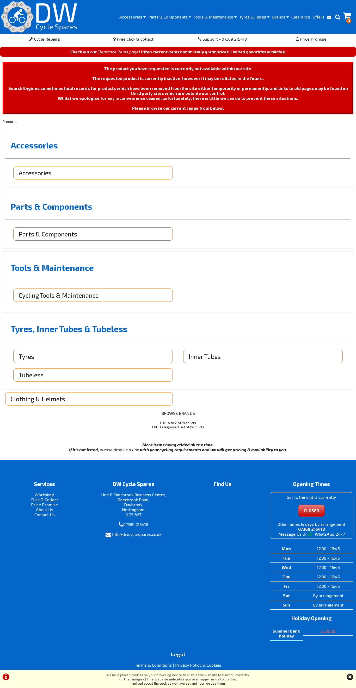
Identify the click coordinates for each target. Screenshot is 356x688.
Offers (318, 16)
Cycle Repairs (46, 38)
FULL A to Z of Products (178, 423)
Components (168, 16)
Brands (279, 16)
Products (10, 122)
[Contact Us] (329, 17)
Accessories (131, 16)
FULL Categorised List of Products (178, 427)
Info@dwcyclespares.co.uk (136, 534)
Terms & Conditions (153, 664)
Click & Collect (44, 499)
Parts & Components (48, 234)
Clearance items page (118, 51)
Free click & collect (135, 38)
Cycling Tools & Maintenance (59, 295)
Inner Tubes (205, 356)
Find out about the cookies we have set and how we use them (178, 683)
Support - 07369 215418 (224, 38)
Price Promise (313, 38)
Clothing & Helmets (38, 399)
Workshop (44, 494)
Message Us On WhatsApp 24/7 (311, 533)
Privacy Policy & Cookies (198, 664)
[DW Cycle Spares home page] (39, 17)
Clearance (300, 16)
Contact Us (44, 514)
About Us (44, 509)
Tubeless (31, 375)
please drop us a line (119, 449)
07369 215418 (135, 524)
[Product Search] (338, 17)
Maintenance (214, 16)
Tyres (253, 16)
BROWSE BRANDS (178, 413)
